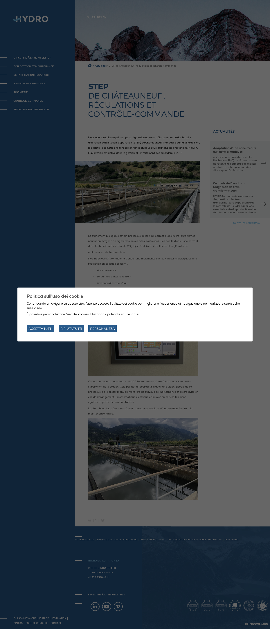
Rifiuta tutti (71, 329)
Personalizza (102, 329)
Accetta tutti (40, 329)
